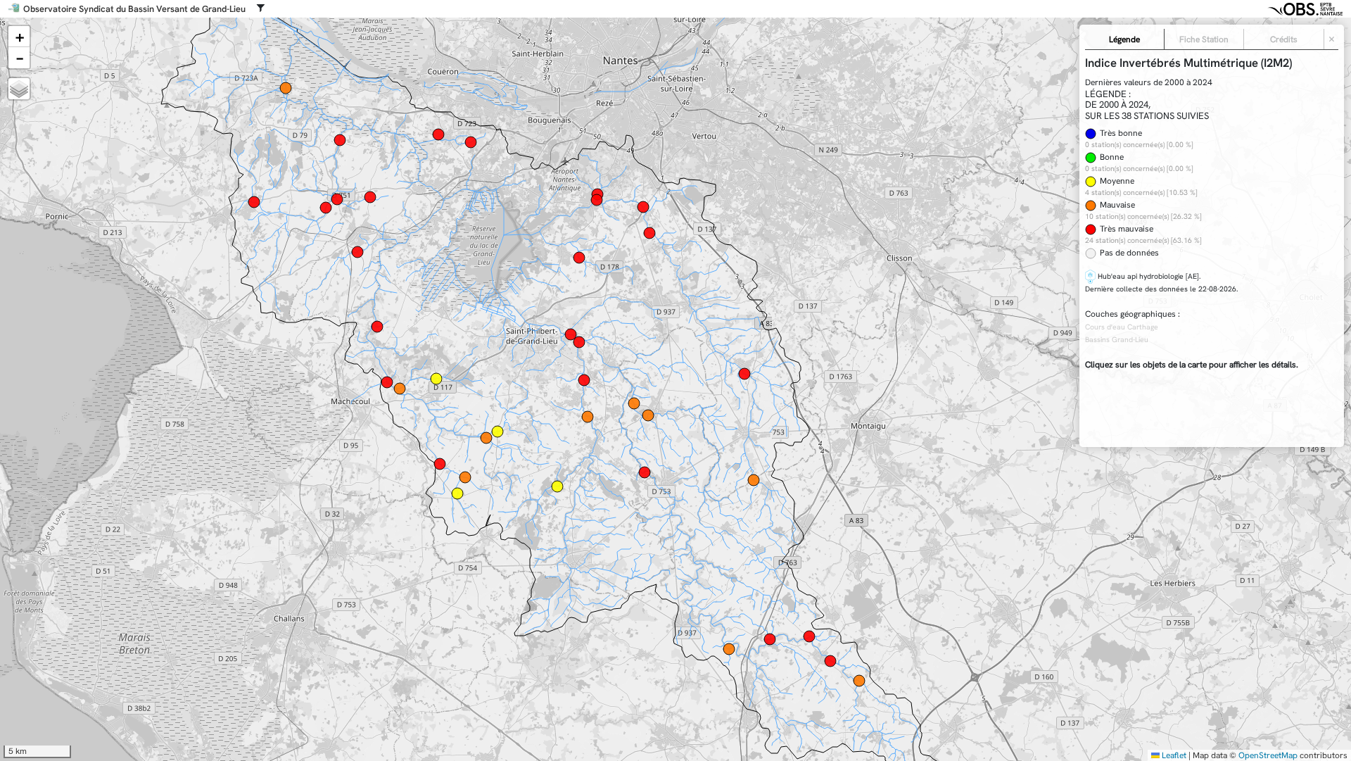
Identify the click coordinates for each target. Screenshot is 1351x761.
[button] (19, 36)
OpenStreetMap (1268, 755)
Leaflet (1173, 755)
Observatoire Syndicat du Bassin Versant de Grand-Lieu (134, 9)
